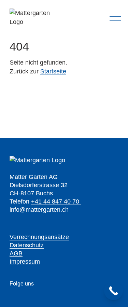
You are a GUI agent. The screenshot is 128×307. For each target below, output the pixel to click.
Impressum (25, 261)
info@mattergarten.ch (39, 209)
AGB (16, 253)
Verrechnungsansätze (39, 237)
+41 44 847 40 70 (56, 201)
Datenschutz (27, 245)
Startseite (53, 71)
